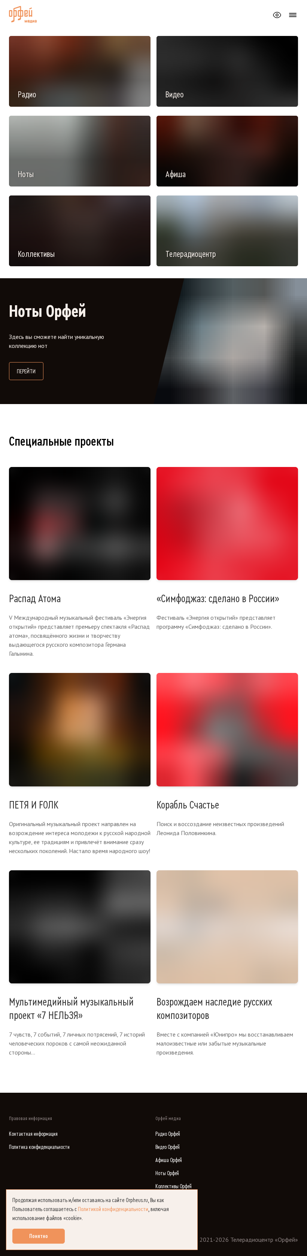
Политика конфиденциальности (39, 1147)
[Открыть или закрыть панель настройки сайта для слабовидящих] (277, 14)
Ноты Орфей (167, 1173)
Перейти (30, 371)
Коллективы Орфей (173, 1186)
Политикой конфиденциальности (113, 1209)
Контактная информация (33, 1134)
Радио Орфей (167, 1134)
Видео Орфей (167, 1147)
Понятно (38, 1236)
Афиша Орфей (168, 1160)
